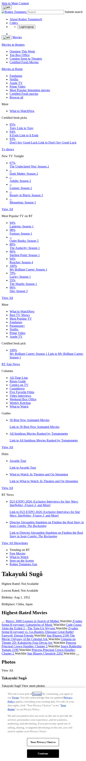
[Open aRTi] (7, 7)
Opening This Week (22, 51)
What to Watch (22, 111)
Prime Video (17, 86)
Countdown (17, 388)
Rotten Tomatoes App (23, 564)
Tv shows (8, 149)
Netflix (14, 79)
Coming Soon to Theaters (26, 58)
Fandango (16, 75)
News (16, 364)
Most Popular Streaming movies (30, 90)
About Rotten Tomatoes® (26, 19)
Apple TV (16, 83)
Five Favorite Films (22, 392)
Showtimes (21, 543)
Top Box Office (20, 55)
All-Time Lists (19, 377)
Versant (37, 693)
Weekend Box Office (23, 399)
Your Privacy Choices (43, 742)
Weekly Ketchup (20, 403)
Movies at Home (12, 69)
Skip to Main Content (15, 3)
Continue (43, 753)
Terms (15, 697)
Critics (14, 23)
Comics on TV (19, 385)
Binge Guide (18, 381)
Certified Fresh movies (24, 93)
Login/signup (26, 26)
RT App (7, 364)
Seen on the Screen (22, 560)
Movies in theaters (13, 44)
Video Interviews (20, 395)
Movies (17, 37)
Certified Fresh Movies (24, 62)
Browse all (16, 97)
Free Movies (17, 553)
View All (7, 209)
